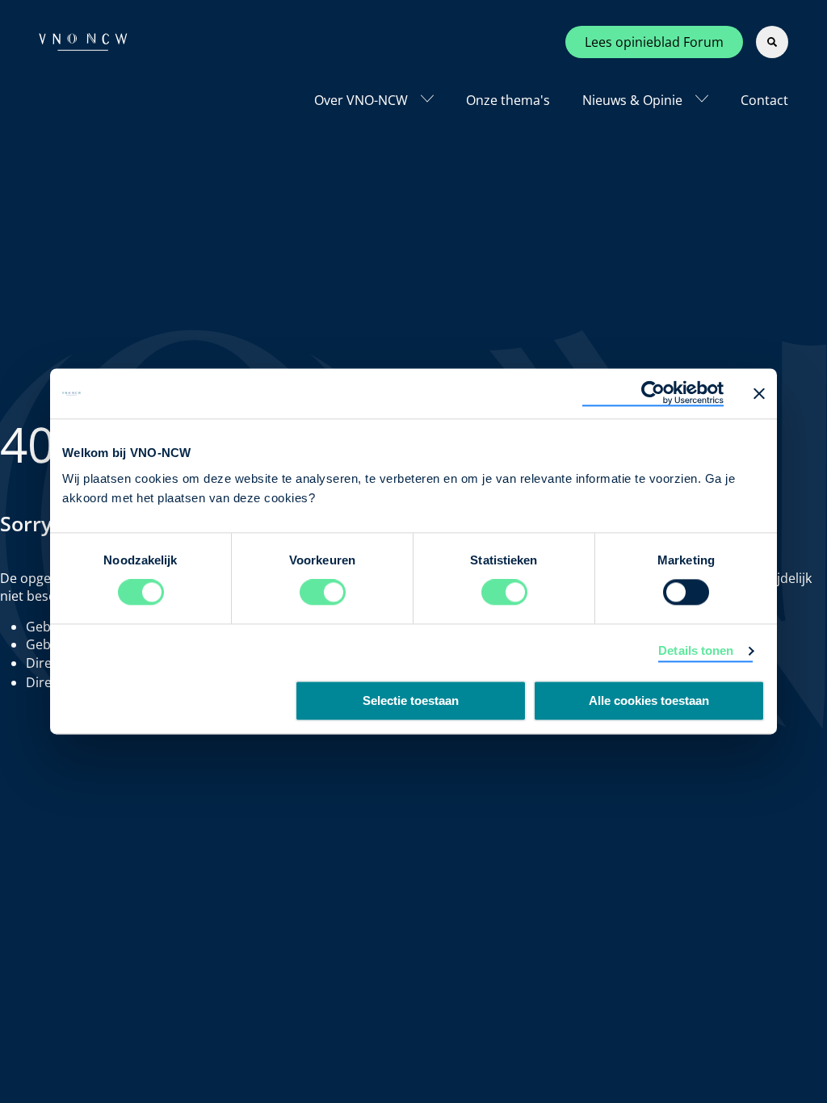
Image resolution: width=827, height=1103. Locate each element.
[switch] (323, 593)
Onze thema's (508, 100)
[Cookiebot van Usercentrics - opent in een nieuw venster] (653, 393)
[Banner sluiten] (759, 393)
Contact (764, 100)
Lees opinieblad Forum (654, 42)
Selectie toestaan (411, 701)
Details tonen (695, 651)
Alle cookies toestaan (649, 701)
